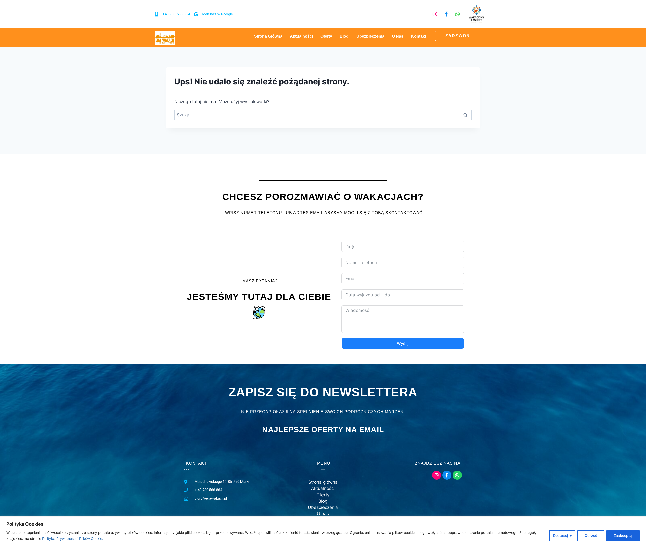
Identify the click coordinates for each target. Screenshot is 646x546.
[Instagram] (435, 14)
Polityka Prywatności (59, 538)
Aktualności (301, 36)
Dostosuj (560, 535)
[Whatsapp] (457, 14)
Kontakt (418, 36)
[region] (323, 531)
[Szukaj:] (323, 114)
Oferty (326, 36)
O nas (397, 36)
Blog (344, 36)
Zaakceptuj (623, 535)
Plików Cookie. (91, 538)
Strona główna (268, 36)
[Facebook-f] (446, 14)
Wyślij (403, 343)
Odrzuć (591, 535)
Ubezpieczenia (370, 36)
